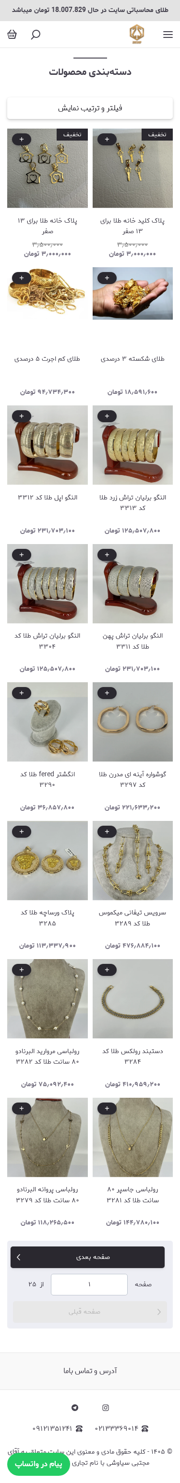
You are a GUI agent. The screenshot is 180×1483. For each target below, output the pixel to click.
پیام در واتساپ (38, 1464)
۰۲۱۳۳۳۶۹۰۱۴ (116, 1429)
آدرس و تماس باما (90, 1370)
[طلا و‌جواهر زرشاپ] (137, 34)
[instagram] (105, 1407)
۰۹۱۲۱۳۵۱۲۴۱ (52, 1429)
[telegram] (75, 1407)
